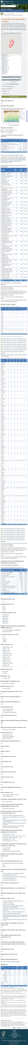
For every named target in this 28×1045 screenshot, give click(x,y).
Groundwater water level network (10, 875)
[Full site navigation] (2, 14)
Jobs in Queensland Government (14, 1035)
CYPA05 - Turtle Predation (9, 904)
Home (5, 13)
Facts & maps (11, 13)
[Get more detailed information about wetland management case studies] (23, 893)
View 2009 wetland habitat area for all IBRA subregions (13, 536)
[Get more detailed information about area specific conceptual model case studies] (6, 925)
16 (9, 971)
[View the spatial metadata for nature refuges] (12, 792)
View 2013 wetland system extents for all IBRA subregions (14, 344)
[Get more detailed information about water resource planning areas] (20, 861)
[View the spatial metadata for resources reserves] (15, 772)
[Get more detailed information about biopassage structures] (15, 954)
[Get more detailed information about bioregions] (8, 676)
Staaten (4, 609)
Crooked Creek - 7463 (7, 653)
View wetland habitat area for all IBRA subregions (11, 282)
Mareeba (4, 641)
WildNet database (21, 988)
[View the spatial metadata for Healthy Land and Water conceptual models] (7, 856)
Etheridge (5, 640)
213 (9, 972)
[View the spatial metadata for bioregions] (9, 676)
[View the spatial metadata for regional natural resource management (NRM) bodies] (11, 627)
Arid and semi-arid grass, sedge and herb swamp (13, 815)
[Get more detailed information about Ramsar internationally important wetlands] (1, 722)
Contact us (8, 3)
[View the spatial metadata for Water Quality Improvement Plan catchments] (10, 937)
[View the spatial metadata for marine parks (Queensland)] (19, 741)
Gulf (3, 601)
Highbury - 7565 (4, 63)
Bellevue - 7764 (6, 648)
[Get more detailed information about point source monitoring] (16, 883)
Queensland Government (14, 1043)
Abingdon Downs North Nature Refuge (11, 794)
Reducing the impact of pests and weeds (12, 913)
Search (17, 6)
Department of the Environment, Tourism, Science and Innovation (12, 10)
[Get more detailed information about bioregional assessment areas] (20, 691)
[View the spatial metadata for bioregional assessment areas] (21, 691)
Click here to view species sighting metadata (8, 987)
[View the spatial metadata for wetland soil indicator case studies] (24, 888)
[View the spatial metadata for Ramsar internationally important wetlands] (2, 722)
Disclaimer (14, 1031)
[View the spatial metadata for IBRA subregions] (21, 79)
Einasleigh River (6, 614)
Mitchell (4, 608)
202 (18, 985)
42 (9, 973)
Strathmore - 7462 (4, 72)
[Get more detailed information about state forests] (9, 761)
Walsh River (5, 622)
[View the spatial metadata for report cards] (9, 751)
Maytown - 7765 (4, 66)
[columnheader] (9, 570)
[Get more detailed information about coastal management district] (19, 787)
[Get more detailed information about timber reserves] (11, 777)
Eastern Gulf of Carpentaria (8, 808)
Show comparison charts (14, 124)
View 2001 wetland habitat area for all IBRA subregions (13, 539)
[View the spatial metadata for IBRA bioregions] (13, 686)
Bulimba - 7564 (6, 652)
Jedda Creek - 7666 (5, 64)
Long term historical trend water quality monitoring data (14, 876)
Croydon (4, 638)
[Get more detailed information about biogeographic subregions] (18, 681)
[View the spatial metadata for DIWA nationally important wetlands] (25, 727)
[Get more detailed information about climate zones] (10, 669)
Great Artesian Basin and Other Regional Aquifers (13, 863)
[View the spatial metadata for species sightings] (7, 964)
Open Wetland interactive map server (11, 76)
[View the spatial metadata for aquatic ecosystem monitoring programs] (2, 871)
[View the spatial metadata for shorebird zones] (13, 949)
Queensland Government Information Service (16, 26)
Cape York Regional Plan (8, 709)
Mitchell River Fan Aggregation (9, 729)
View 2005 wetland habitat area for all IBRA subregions (13, 537)
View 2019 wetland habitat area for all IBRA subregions (13, 530)
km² (10, 133)
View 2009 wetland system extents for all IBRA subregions (14, 346)
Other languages (15, 1036)
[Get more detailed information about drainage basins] (11, 604)
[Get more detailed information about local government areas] (16, 634)
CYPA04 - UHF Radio (8, 902)
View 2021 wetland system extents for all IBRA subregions (14, 338)
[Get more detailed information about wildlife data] (6, 964)
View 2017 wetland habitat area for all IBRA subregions (13, 532)
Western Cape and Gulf (8, 801)
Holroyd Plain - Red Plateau (8, 683)
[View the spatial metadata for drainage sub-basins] (15, 612)
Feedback (14, 1037)
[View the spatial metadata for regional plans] (12, 707)
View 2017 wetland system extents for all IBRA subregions (14, 342)
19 (26, 971)
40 (18, 972)
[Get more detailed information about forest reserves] (11, 766)
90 (14, 985)
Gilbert (4, 606)
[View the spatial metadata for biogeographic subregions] (19, 681)
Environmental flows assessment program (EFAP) (13, 873)
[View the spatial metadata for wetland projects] (13, 898)
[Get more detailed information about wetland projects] (12, 898)
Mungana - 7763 (4, 68)
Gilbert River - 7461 (5, 62)
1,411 (26, 985)
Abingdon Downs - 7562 (8, 647)
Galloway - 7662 (6, 656)
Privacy (14, 1032)
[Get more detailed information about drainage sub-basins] (14, 612)
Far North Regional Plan (8, 710)
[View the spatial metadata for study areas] (8, 746)
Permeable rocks (6, 849)
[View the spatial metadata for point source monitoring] (18, 883)
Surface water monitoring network (10, 879)
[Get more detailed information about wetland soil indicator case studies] (23, 888)
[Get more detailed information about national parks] (10, 732)
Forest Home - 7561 (7, 655)
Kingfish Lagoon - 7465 (5, 65)
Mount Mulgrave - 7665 (5, 67)
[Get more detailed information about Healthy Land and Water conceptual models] (6, 856)
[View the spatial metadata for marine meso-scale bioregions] (20, 696)
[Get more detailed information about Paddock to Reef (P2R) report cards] (23, 930)
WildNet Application (21, 1000)
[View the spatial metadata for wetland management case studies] (24, 893)
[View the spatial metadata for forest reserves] (12, 766)
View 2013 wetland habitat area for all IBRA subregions (13, 534)
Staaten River (5, 621)
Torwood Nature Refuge (8, 796)
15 (23, 985)
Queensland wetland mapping (9, 878)
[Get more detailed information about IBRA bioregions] (11, 686)
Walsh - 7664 (4, 73)
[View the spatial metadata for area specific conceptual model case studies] (7, 925)
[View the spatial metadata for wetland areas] (12, 128)
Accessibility (14, 1034)
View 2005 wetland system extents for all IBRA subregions (14, 347)
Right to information (14, 1033)
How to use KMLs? (14, 81)
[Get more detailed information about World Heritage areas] (14, 715)
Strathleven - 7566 (5, 71)
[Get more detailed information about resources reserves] (14, 772)
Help (12, 3)
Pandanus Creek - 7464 (5, 69)
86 (14, 984)
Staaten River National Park (8, 736)
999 (9, 984)
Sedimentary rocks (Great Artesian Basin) (11, 851)
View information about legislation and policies (10, 961)
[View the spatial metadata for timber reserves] (13, 777)
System (2, 140)
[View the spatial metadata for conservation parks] (15, 756)
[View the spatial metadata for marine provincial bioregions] (19, 701)
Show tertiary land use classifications (10, 565)
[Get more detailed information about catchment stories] (13, 100)
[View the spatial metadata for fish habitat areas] (14, 782)
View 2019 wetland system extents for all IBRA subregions (14, 340)
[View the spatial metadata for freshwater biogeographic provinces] (25, 799)
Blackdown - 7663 (6, 650)
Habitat (3, 169)
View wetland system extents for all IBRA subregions (12, 155)
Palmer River (5, 619)
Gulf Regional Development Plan (9, 712)
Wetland (3, 1001)
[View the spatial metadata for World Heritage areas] (16, 715)
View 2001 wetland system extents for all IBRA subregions (14, 349)
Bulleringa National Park (8, 734)
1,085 (26, 984)
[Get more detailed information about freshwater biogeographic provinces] (24, 799)
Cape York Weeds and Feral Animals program (13, 900)
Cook (4, 636)
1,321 (9, 985)
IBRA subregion (10, 86)
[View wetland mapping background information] (11, 128)
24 (9, 976)
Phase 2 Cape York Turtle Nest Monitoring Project (14, 911)
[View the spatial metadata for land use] (15, 563)
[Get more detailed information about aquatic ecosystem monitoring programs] (1, 871)
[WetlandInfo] (6, 9)
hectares (11, 131)
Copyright (14, 1030)
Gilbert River (5, 616)
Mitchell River (5, 618)
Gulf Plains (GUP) (6, 678)
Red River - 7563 (4, 70)
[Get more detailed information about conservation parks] (13, 756)
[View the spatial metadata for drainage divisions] (14, 599)
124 (18, 984)
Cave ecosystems (6, 847)
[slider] (26, 121)
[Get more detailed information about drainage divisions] (13, 599)
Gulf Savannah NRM (7, 631)
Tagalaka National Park (7, 738)
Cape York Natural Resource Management (12, 629)
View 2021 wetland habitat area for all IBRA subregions (13, 528)
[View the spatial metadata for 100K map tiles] (12, 644)
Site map (2, 3)
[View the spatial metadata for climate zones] (11, 669)
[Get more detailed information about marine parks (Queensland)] (18, 741)
